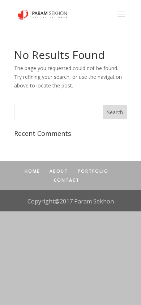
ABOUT (59, 171)
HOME (32, 171)
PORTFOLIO (93, 171)
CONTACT (67, 180)
